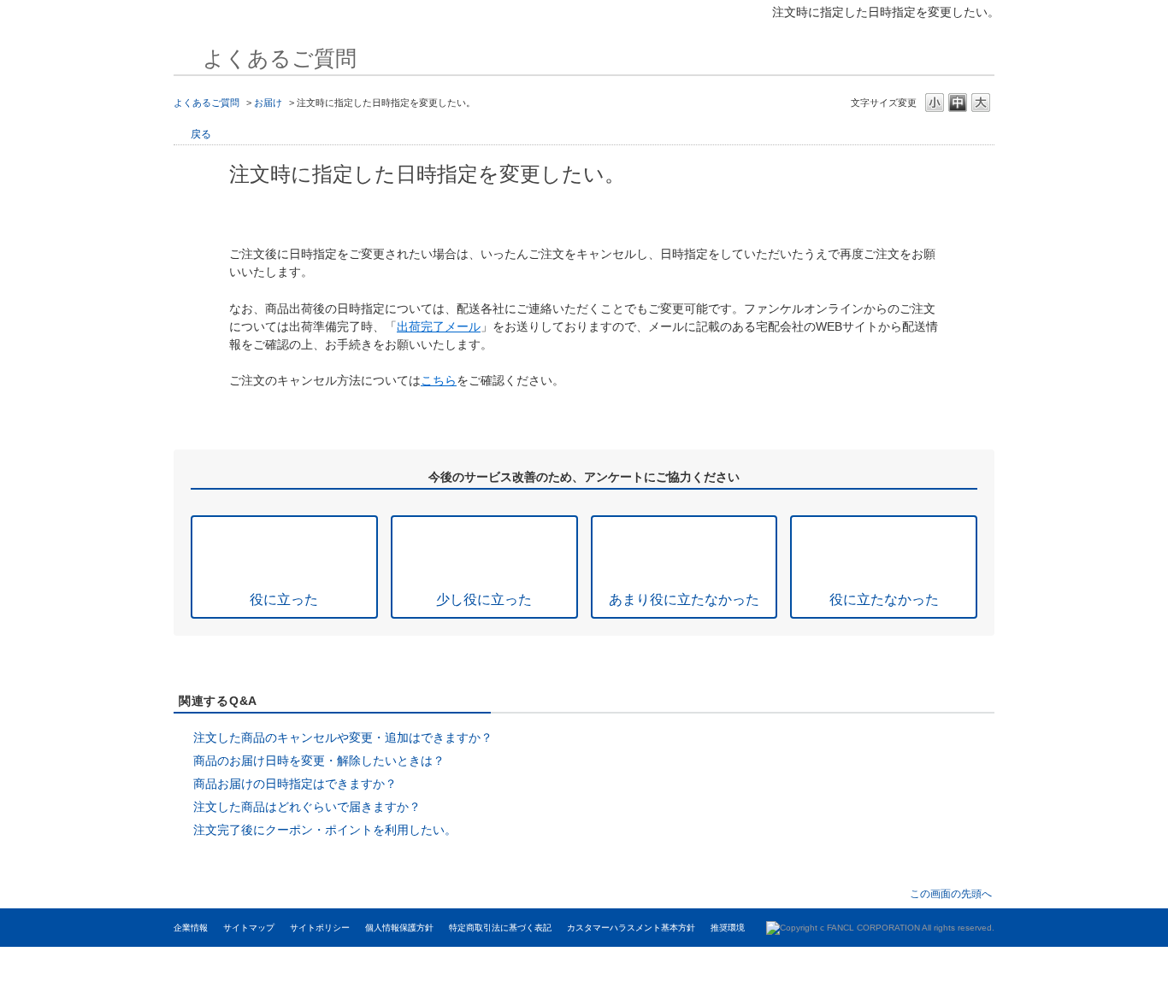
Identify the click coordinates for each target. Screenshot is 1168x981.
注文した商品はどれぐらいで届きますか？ (307, 807)
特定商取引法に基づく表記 (500, 927)
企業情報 (191, 927)
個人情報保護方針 (399, 927)
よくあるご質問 (206, 102)
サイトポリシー (320, 927)
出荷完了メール (439, 326)
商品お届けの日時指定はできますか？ (295, 783)
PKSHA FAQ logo (1068, 964)
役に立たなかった (884, 599)
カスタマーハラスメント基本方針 (631, 927)
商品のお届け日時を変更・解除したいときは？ (319, 760)
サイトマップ (248, 927)
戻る (201, 134)
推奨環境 (728, 927)
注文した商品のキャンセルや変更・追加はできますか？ (343, 737)
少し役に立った (484, 599)
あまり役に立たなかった (684, 599)
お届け (268, 102)
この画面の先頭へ (951, 893)
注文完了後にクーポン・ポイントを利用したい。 (325, 830)
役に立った (284, 599)
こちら (439, 380)
